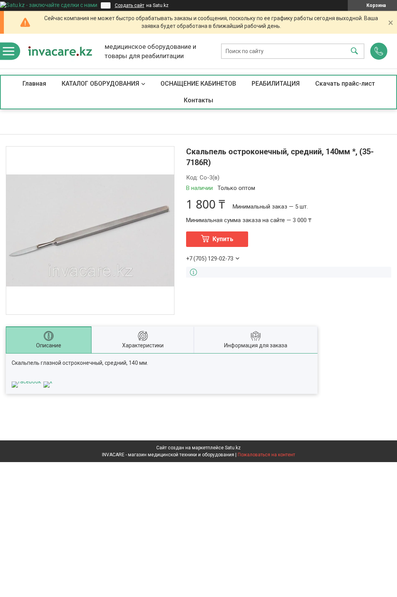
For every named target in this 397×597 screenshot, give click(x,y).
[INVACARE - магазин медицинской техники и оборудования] (60, 51)
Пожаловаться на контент (266, 454)
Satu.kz (233, 447)
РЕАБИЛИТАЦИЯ (276, 83)
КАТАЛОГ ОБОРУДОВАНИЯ (100, 83)
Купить (222, 239)
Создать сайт (129, 5)
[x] (47, 381)
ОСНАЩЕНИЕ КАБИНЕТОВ (198, 83)
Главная (34, 83)
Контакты (198, 100)
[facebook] (26, 381)
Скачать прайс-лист (345, 83)
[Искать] (354, 51)
